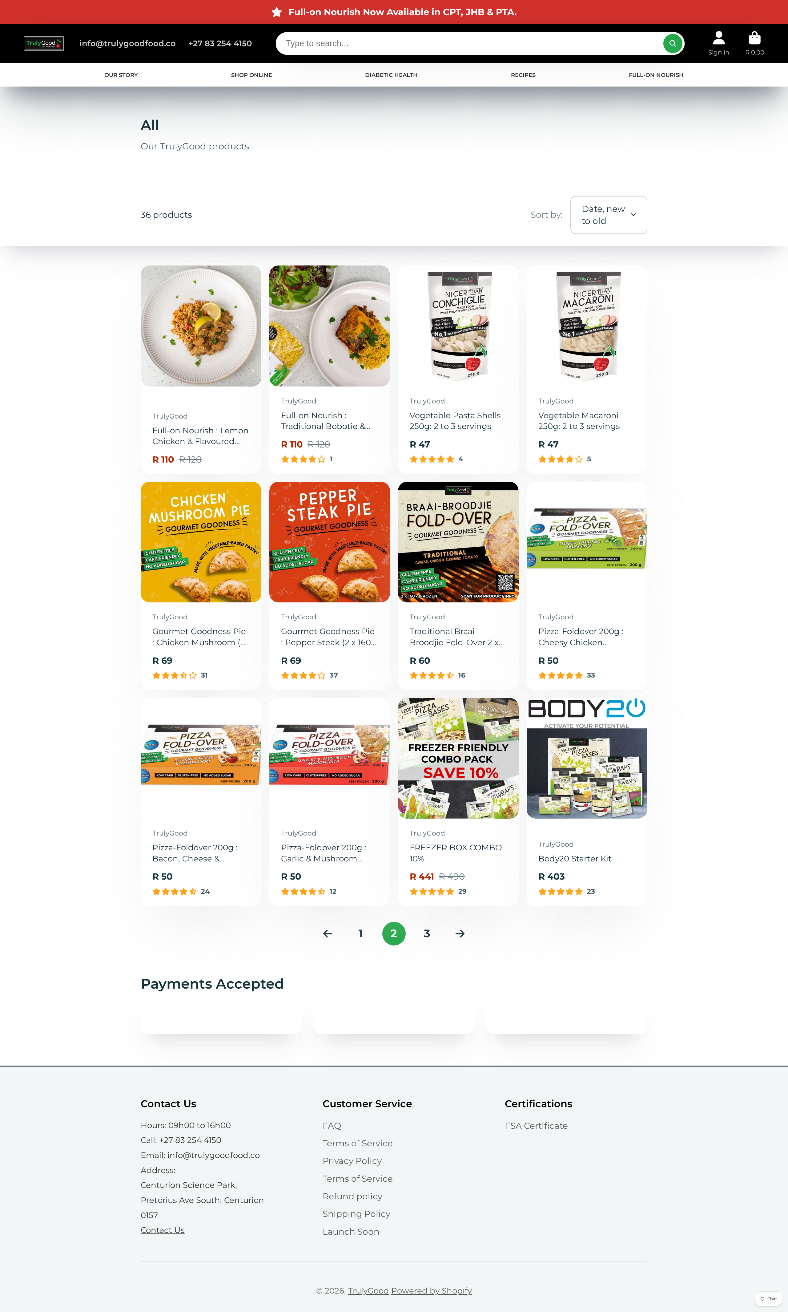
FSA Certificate (536, 1125)
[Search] (672, 43)
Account (719, 43)
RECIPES (523, 75)
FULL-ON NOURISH (656, 75)
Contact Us (163, 1230)
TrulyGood (368, 1290)
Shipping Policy (356, 1214)
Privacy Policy (352, 1161)
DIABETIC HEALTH (391, 75)
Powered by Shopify (431, 1290)
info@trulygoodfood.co (127, 43)
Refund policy (352, 1196)
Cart (754, 43)
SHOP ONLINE (251, 75)
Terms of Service (358, 1143)
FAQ (332, 1125)
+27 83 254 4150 (220, 43)
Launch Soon (351, 1231)
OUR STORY (121, 75)
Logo (44, 43)
